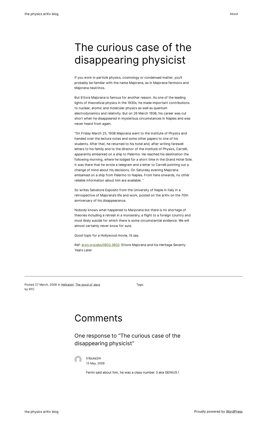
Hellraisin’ (67, 284)
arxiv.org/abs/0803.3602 (101, 245)
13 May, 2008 (95, 363)
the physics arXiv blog (41, 14)
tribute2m (93, 358)
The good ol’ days (87, 284)
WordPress (234, 411)
